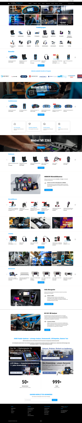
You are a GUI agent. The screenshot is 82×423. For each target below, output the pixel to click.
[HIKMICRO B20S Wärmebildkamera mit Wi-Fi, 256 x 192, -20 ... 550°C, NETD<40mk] (68, 204)
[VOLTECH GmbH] (17, 3)
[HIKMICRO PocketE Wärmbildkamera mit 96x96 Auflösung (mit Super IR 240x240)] (46, 204)
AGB (28, 412)
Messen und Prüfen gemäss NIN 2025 (67, 61)
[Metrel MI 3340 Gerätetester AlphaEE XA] (35, 57)
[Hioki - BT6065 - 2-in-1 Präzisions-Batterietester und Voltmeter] (68, 274)
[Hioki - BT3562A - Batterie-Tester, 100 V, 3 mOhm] (46, 274)
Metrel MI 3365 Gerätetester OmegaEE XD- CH (23, 61)
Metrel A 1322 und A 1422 (44, 163)
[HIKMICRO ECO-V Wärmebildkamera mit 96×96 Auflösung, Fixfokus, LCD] (13, 204)
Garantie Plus (29, 411)
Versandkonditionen (30, 409)
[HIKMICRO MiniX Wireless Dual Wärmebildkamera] (57, 204)
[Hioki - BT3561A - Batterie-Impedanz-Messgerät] (35, 274)
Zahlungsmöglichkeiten (31, 408)
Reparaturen (12, 411)
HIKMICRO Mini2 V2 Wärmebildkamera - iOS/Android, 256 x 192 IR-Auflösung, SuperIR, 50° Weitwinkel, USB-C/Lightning (24, 209)
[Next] (75, 57)
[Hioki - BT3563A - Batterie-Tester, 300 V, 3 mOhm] (57, 274)
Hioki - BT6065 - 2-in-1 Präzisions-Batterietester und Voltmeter (68, 278)
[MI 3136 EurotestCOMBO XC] (24, 106)
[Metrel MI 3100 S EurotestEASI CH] (57, 106)
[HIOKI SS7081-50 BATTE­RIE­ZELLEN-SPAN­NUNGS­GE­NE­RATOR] (24, 274)
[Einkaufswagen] (73, 3)
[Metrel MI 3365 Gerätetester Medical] (35, 159)
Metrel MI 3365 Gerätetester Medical (35, 163)
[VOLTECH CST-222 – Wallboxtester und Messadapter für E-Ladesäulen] (57, 239)
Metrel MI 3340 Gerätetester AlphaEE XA (35, 61)
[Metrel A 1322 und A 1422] (46, 159)
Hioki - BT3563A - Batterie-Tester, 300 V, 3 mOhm (56, 278)
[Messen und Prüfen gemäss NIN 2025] (68, 57)
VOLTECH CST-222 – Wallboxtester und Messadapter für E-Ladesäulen (57, 243)
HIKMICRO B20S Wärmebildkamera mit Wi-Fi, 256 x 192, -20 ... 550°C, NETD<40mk (68, 209)
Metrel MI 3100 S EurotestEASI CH (57, 110)
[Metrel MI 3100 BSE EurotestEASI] (46, 106)
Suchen (12, 409)
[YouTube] (72, 0)
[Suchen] (69, 3)
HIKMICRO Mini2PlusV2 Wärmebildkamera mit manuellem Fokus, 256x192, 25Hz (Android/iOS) (35, 209)
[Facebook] (68, 0)
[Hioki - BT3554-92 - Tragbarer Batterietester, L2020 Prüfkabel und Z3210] (13, 274)
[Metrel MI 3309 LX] (68, 159)
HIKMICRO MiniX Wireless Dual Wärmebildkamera (56, 209)
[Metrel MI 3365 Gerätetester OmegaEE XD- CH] (24, 57)
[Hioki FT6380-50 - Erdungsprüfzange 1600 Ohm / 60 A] (57, 57)
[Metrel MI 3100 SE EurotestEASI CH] (68, 106)
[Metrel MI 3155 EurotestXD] (13, 57)
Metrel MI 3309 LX (65, 163)
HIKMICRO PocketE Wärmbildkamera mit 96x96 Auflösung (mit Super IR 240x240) (45, 209)
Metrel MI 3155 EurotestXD (12, 110)
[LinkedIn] (70, 0)
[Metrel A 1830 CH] (57, 159)
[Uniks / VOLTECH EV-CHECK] (35, 239)
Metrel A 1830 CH (54, 163)
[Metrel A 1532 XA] (46, 57)
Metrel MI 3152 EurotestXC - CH (34, 110)
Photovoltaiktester (46, 411)
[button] (8, 3)
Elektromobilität (46, 412)
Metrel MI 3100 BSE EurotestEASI (45, 110)
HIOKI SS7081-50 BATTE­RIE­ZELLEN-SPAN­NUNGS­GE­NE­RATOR (24, 278)
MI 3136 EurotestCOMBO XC (23, 110)
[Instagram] (71, 0)
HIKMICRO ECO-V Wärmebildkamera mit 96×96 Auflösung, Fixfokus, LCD (13, 209)
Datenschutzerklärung (31, 415)
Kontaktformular (13, 408)
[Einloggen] (71, 3)
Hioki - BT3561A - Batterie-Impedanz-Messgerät (35, 278)
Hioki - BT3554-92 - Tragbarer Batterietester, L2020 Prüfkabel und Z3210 (13, 278)
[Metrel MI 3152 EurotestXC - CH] (35, 106)
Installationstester (46, 408)
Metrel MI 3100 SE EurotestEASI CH (68, 110)
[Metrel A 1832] (68, 239)
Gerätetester (46, 409)
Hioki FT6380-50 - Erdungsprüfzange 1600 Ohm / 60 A (57, 61)
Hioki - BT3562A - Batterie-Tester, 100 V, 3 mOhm (45, 278)
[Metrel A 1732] (13, 239)
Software (12, 412)
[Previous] (7, 57)
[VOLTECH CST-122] (46, 239)
